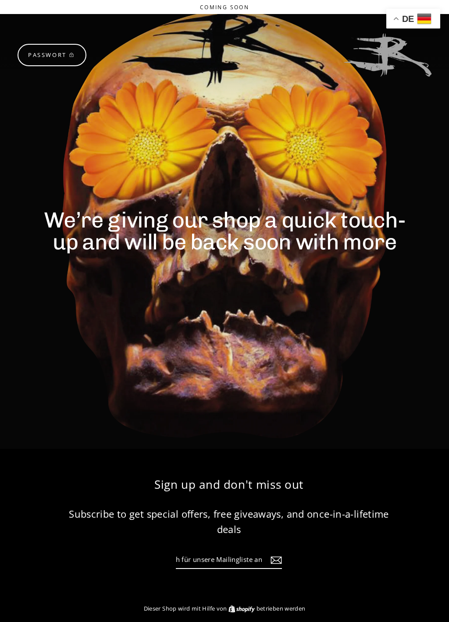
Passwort (47, 55)
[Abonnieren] (275, 560)
